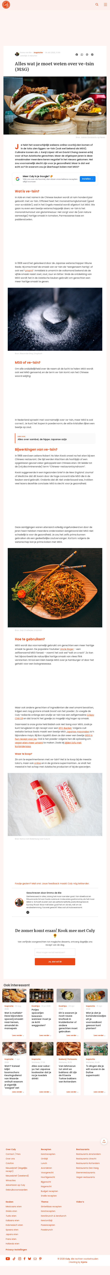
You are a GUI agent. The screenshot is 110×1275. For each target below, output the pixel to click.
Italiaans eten (12, 1220)
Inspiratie (38, 52)
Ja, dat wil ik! (55, 961)
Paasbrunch (47, 1229)
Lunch (44, 1163)
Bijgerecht (46, 1181)
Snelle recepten (49, 1195)
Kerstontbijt (46, 1220)
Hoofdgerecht (48, 1177)
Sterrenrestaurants (85, 1172)
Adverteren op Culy (15, 1185)
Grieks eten (11, 1211)
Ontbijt (44, 1158)
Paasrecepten (48, 1225)
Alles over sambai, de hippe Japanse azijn (42, 439)
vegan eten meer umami (29, 742)
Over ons (10, 1158)
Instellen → (87, 179)
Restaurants (82, 1149)
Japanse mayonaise (77, 731)
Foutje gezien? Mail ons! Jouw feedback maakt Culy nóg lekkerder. (52, 883)
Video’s (80, 1201)
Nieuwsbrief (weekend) (17, 1175)
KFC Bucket (65, 728)
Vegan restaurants (85, 1177)
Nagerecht (46, 1186)
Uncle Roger (67, 649)
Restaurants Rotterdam (88, 1163)
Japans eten (12, 1234)
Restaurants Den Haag (87, 1168)
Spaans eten (12, 1229)
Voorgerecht (47, 1172)
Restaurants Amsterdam (88, 1154)
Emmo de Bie (26, 52)
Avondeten (46, 1168)
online (37, 763)
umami (29, 270)
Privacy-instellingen (16, 1249)
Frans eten (11, 1239)
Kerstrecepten (48, 1154)
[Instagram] (27, 912)
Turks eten (11, 1215)
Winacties (11, 1180)
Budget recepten (49, 1191)
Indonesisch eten (14, 1225)
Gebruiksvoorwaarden (17, 1189)
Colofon (10, 1163)
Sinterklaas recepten (51, 1206)
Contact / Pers (13, 1154)
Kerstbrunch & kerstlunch (53, 1215)
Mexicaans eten (14, 1206)
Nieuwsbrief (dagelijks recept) (16, 1170)
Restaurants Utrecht (86, 1158)
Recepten (46, 1149)
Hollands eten (12, 1243)
